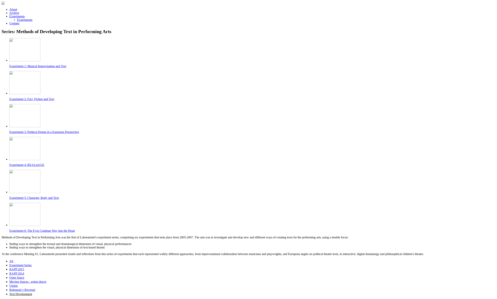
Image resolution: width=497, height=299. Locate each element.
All (11, 261)
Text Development (20, 294)
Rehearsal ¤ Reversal (22, 289)
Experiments (17, 16)
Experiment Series (20, 265)
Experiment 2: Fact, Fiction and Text (31, 99)
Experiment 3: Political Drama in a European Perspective (44, 132)
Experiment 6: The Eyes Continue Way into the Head (42, 230)
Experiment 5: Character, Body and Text (34, 197)
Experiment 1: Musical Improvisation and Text (37, 66)
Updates (14, 23)
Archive (14, 13)
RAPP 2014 (16, 273)
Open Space (16, 277)
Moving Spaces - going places (27, 281)
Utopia (13, 285)
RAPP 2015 (16, 269)
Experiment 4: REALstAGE (26, 165)
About (13, 9)
